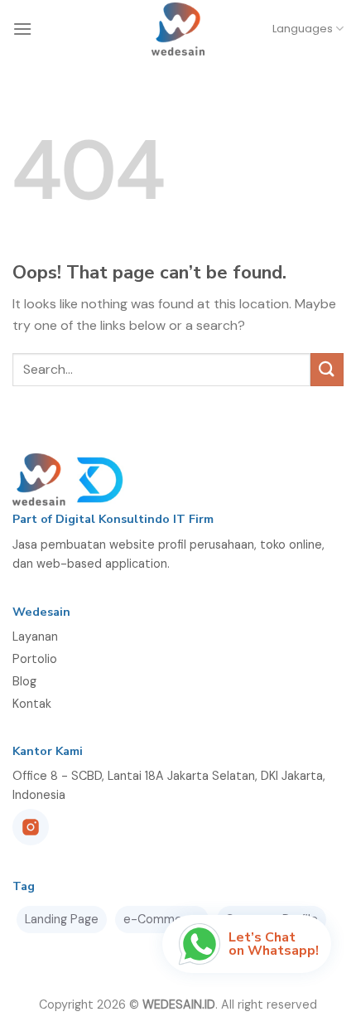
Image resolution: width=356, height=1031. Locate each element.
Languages (302, 29)
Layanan (35, 636)
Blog (24, 681)
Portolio (34, 658)
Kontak (31, 703)
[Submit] (327, 369)
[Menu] (22, 28)
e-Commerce (161, 919)
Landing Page (62, 919)
